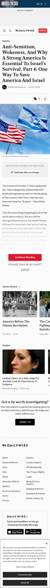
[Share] (45, 99)
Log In (25, 269)
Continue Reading (25, 257)
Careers (30, 458)
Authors (6, 486)
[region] (25, 564)
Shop (4, 467)
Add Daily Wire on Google (26, 172)
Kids (4, 472)
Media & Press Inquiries (33, 482)
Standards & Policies (35, 493)
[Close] (47, 543)
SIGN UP (42, 31)
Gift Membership (34, 467)
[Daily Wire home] (25, 30)
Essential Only (25, 575)
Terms (5, 496)
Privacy (5, 500)
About (5, 477)
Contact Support (34, 462)
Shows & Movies (10, 462)
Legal (28, 477)
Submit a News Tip (34, 498)
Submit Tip (25, 422)
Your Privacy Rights (35, 472)
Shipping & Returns (35, 489)
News (5, 458)
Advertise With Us (10, 481)
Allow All (25, 583)
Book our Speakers (11, 491)
